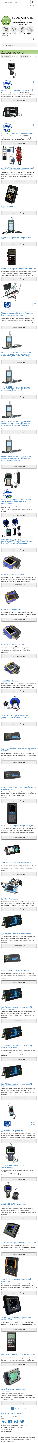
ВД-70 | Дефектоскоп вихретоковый (15, 970)
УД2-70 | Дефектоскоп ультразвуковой (16, 933)
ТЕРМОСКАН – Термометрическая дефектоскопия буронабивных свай (15, 716)
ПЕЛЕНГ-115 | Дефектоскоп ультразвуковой (18, 825)
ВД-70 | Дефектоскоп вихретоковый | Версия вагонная (18, 749)
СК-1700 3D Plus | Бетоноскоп (12, 574)
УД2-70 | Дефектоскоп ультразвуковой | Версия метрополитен (16, 1085)
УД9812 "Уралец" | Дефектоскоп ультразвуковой (13, 1390)
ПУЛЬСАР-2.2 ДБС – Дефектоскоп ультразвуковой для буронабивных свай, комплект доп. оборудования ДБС (17, 542)
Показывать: (24, 56)
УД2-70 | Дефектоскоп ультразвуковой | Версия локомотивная (16, 1046)
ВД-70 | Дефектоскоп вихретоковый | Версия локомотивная (18, 788)
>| (25, 1408)
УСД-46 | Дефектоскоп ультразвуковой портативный (16, 1280)
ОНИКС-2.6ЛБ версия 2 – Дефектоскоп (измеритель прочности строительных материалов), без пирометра (16, 458)
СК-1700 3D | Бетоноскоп (11, 609)
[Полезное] (22, 5)
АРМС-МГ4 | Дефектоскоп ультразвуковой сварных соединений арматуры (17, 169)
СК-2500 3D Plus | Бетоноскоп (12, 644)
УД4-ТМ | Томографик (9, 899)
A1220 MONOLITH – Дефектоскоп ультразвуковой (14, 1205)
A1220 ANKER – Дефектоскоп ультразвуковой (12, 1166)
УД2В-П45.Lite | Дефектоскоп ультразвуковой (18, 1242)
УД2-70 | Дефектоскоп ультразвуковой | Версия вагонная (16, 1008)
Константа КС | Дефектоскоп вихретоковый (18, 1354)
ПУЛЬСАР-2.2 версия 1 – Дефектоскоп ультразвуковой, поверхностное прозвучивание (16, 501)
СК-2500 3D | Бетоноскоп (11, 681)
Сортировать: (6, 56)
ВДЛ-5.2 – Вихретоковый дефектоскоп (16, 237)
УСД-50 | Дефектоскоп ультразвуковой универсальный (16, 1318)
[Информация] (27, 5)
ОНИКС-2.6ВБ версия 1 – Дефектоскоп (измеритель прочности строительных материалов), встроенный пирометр (16, 354)
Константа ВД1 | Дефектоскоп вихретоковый (18, 268)
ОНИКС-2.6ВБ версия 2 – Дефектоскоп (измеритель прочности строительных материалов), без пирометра (16, 389)
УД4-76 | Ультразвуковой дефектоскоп (16, 862)
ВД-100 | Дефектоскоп (9, 206)
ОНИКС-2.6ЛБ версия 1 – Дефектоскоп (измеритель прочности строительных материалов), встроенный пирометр (16, 423)
